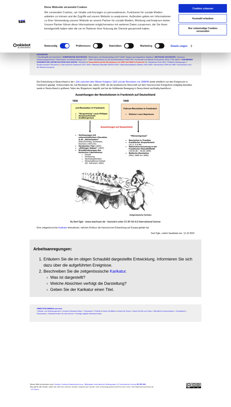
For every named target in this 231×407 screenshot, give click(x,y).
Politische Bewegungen (177, 62)
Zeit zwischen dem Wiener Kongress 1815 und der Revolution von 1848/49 (112, 81)
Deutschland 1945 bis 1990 (165, 65)
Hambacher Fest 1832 (157, 62)
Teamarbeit (88, 311)
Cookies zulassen (202, 8)
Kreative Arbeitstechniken (72, 311)
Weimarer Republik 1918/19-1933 (105, 65)
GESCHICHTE (42, 54)
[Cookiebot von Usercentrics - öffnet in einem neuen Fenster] (22, 46)
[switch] (98, 46)
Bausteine (55, 65)
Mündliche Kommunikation (164, 311)
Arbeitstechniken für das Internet (61, 314)
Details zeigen (179, 45)
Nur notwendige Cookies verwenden (202, 29)
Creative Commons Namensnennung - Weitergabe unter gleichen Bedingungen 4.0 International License (100, 384)
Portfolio (97, 311)
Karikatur (62, 227)
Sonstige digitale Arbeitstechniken (88, 314)
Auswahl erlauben (202, 18)
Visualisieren (181, 311)
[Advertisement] (17, 73)
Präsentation (42, 314)
